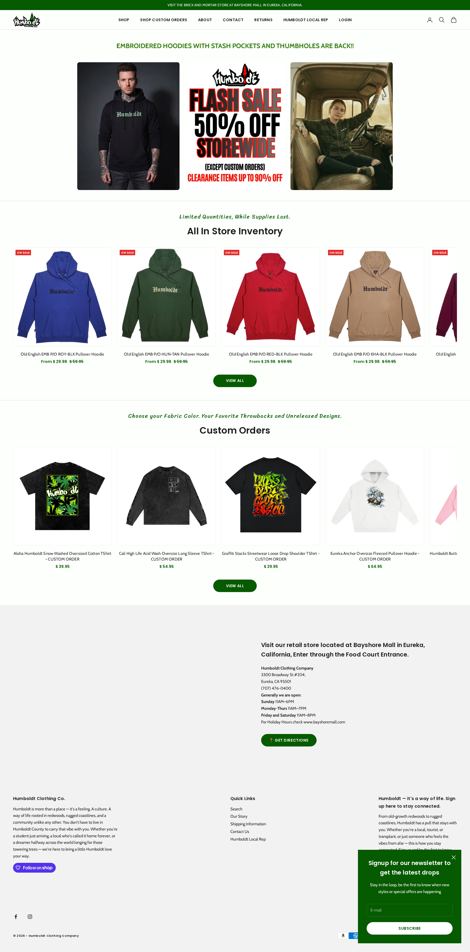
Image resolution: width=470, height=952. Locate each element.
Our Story (239, 816)
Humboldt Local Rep (248, 839)
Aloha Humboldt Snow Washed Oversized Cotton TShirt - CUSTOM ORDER (63, 556)
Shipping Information (248, 824)
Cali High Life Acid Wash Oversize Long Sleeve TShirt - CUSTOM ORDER (166, 556)
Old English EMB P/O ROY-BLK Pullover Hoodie (62, 354)
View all (235, 380)
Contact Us (239, 831)
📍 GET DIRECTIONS (289, 740)
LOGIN (345, 20)
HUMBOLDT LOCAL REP (305, 20)
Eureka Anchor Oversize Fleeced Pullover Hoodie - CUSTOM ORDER (375, 556)
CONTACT (233, 20)
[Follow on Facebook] (15, 916)
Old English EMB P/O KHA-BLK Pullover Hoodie (375, 354)
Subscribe (409, 928)
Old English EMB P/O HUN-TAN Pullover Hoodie (166, 354)
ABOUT (205, 20)
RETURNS (263, 20)
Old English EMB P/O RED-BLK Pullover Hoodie (271, 354)
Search (236, 809)
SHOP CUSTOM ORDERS (163, 20)
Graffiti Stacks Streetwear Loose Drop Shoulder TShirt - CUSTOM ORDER (271, 556)
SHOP (123, 20)
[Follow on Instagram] (30, 916)
